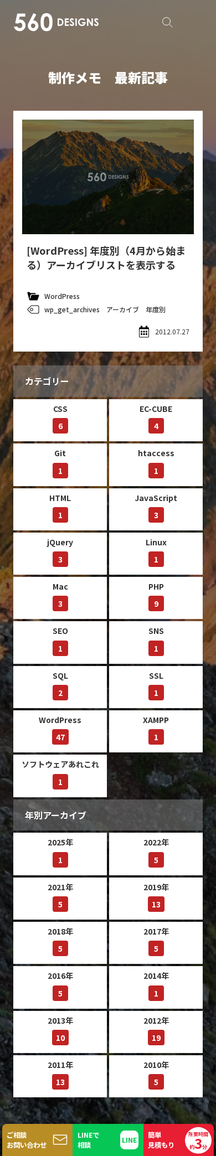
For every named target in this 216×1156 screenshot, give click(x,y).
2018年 (60, 940)
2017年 (156, 940)
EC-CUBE (156, 417)
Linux (156, 550)
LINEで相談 (88, 1140)
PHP (156, 595)
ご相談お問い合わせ (27, 1140)
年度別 (156, 309)
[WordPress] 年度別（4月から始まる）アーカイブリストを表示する (106, 257)
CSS (60, 417)
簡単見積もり (178, 1141)
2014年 (156, 984)
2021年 (60, 895)
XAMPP (156, 728)
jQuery (60, 550)
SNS (156, 639)
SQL (60, 684)
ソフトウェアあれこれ (60, 772)
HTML (60, 506)
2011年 (60, 1073)
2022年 (156, 851)
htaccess (156, 461)
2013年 (60, 1029)
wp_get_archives (72, 309)
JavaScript (156, 506)
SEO (60, 639)
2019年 (156, 895)
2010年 (156, 1073)
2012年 (156, 1029)
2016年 (60, 984)
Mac (60, 595)
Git (60, 461)
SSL (156, 684)
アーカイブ (122, 309)
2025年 (60, 851)
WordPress (62, 296)
